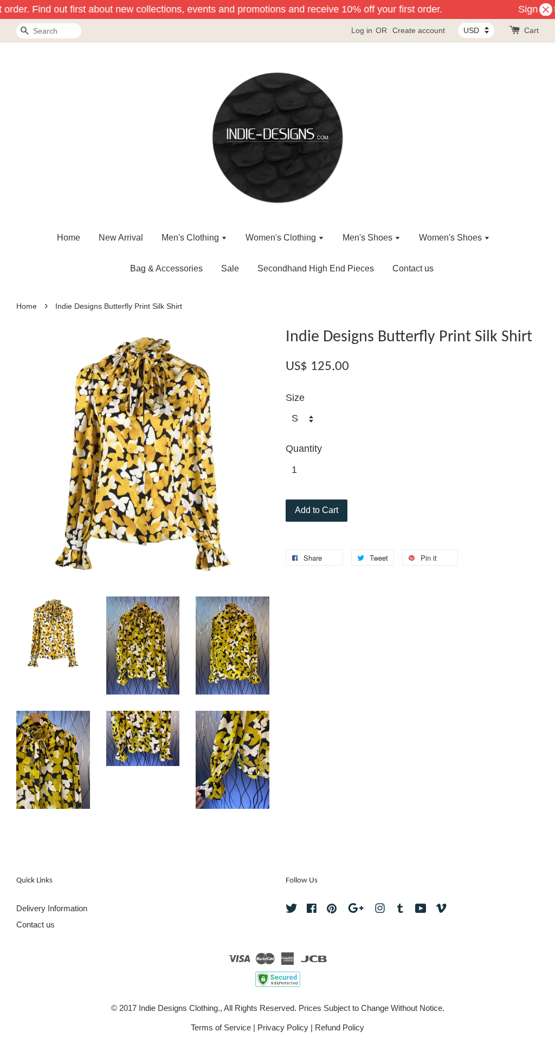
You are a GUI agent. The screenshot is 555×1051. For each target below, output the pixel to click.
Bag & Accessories (166, 268)
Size (295, 397)
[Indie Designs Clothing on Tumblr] (400, 909)
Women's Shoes (451, 237)
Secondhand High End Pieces (315, 268)
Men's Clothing (191, 237)
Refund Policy (339, 1027)
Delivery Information (51, 908)
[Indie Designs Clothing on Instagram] (380, 909)
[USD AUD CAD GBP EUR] (476, 30)
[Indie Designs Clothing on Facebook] (312, 909)
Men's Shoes (369, 237)
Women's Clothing (282, 237)
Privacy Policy (282, 1027)
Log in (361, 30)
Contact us (413, 268)
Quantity (304, 448)
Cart (531, 30)
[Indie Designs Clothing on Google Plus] (356, 909)
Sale (230, 268)
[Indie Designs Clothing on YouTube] (421, 909)
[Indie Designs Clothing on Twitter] (292, 909)
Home (68, 237)
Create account (418, 30)
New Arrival (121, 237)
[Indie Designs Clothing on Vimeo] (441, 909)
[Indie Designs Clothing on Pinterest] (332, 909)
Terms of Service (221, 1027)
